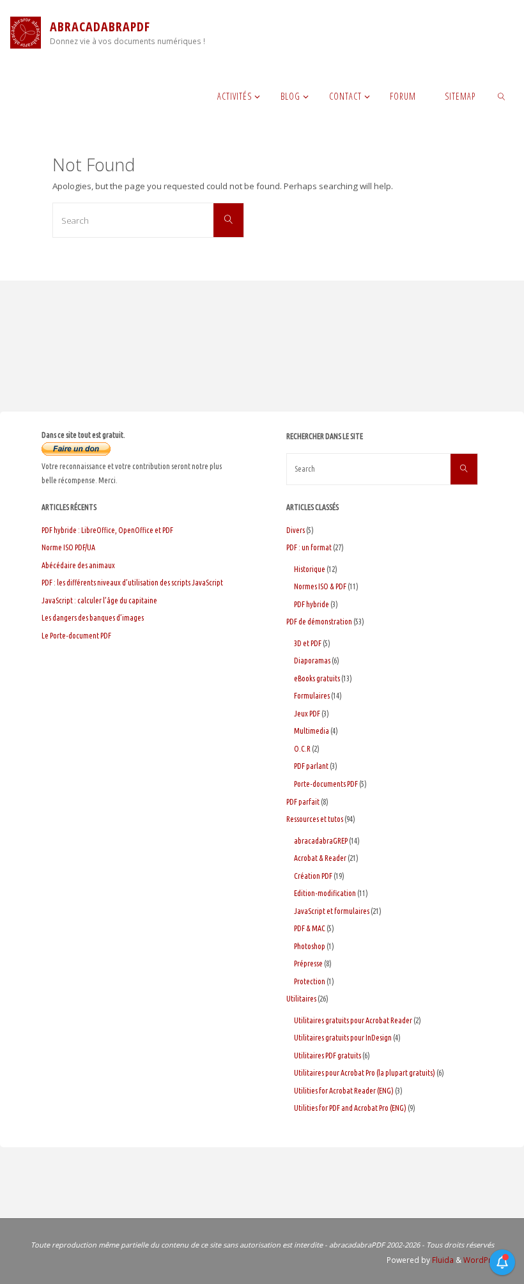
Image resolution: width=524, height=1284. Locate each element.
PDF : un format (309, 547)
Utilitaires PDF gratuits (327, 1055)
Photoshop (309, 946)
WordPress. (485, 1260)
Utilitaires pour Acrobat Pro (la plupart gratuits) (364, 1073)
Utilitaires (301, 998)
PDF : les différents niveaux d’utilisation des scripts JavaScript (132, 582)
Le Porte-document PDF (76, 635)
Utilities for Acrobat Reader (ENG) (344, 1091)
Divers (295, 530)
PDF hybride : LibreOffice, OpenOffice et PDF (107, 530)
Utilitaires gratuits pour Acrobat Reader (353, 1020)
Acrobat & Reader (320, 858)
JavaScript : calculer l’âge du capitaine (99, 600)
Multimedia (311, 731)
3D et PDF (307, 643)
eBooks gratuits (317, 678)
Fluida (442, 1260)
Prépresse (308, 963)
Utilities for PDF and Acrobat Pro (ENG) (350, 1108)
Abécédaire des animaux (78, 565)
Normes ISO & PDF (320, 586)
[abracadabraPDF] (25, 32)
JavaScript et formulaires (331, 911)
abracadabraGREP (321, 841)
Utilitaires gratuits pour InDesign (343, 1037)
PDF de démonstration (319, 621)
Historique (309, 569)
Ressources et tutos (314, 819)
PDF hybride (311, 604)
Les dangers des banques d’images (93, 618)
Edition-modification (325, 893)
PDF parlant (311, 766)
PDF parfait (303, 802)
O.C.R (302, 749)
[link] (502, 96)
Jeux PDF (307, 713)
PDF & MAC (309, 928)
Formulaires (312, 696)
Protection (309, 981)
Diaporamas (312, 660)
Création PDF (313, 876)
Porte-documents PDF (326, 784)
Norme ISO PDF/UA (68, 547)
